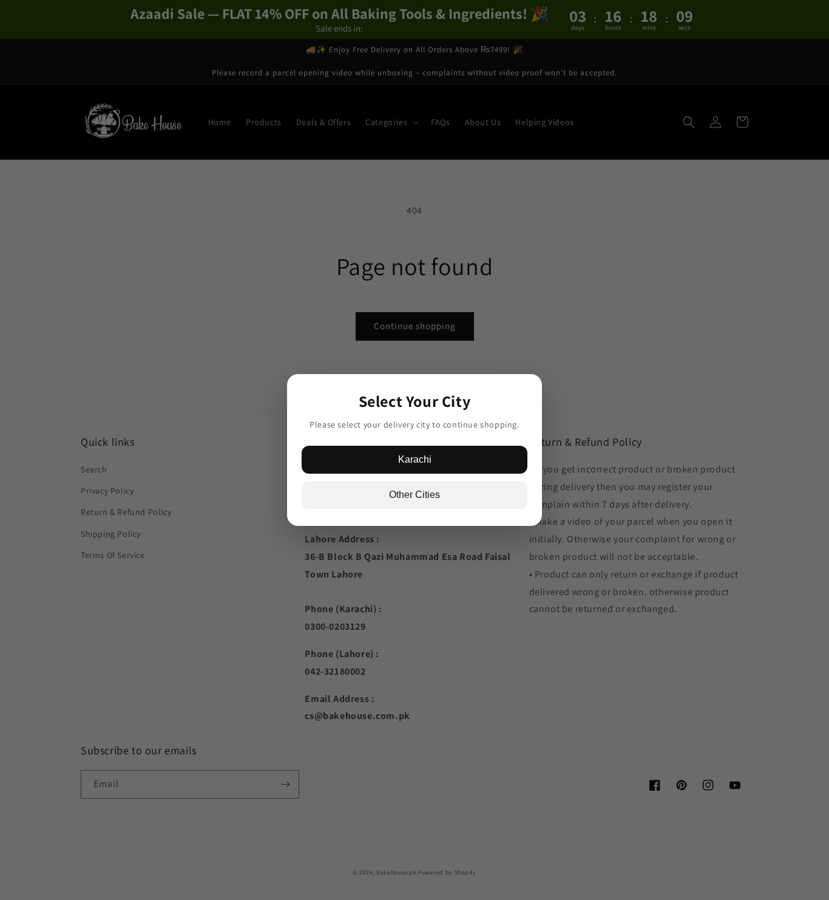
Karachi (414, 459)
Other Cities (414, 494)
